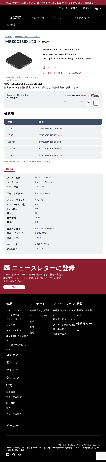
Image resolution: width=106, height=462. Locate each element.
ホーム (8, 36)
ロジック (10, 324)
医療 (32, 327)
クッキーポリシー (34, 447)
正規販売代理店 (14, 397)
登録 (14, 287)
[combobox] (48, 24)
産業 (32, 321)
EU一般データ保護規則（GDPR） (66, 447)
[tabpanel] (53, 214)
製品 (33, 17)
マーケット (47, 17)
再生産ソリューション (64, 319)
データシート (54, 67)
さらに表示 (80, 17)
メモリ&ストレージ (15, 330)
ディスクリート (14, 319)
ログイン (87, 8)
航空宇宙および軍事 (40, 310)
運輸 (32, 332)
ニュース (63, 8)
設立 (8, 408)
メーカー (64, 17)
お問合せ (75, 8)
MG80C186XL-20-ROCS (27, 36)
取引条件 (47, 447)
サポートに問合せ (56, 73)
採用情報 (10, 391)
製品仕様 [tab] (9, 169)
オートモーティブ (38, 316)
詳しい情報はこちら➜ (89, 2)
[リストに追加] (96, 103)
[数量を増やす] (82, 101)
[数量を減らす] (64, 101)
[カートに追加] (88, 102)
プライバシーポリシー (15, 447)
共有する (76, 73)
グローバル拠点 (14, 413)
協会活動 (10, 402)
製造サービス (59, 333)
